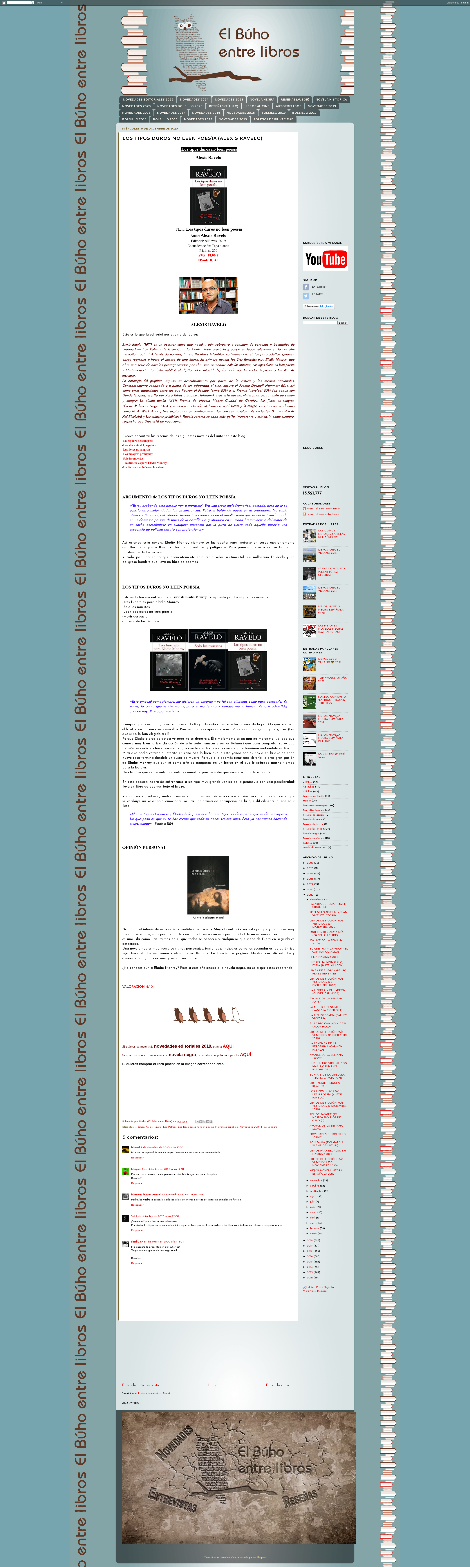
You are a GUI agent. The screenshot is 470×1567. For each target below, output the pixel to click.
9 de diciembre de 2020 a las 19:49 (183, 1194)
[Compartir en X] (204, 1121)
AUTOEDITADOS (288, 106)
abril (313, 1217)
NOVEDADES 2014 (198, 119)
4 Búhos (139, 1127)
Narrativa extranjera (315, 805)
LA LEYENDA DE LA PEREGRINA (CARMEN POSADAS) (326, 1046)
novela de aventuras (315, 847)
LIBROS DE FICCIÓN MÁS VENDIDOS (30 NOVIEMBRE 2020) (327, 1162)
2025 (310, 868)
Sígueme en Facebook (306, 287)
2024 (310, 873)
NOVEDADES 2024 (194, 99)
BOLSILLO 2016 (134, 119)
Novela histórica (312, 829)
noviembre (316, 1180)
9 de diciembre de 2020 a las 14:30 (163, 1169)
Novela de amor (312, 819)
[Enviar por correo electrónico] (197, 1121)
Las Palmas (169, 1127)
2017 (310, 1251)
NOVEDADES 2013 (233, 119)
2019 (310, 1240)
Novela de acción (313, 815)
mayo (313, 1212)
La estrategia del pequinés (139, 445)
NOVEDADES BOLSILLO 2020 (180, 106)
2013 (310, 1272)
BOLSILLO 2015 (165, 119)
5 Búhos (307, 791)
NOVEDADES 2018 (136, 113)
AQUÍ (228, 1046)
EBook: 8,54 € (208, 260)
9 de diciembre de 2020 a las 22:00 (157, 1216)
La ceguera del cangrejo (138, 440)
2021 (310, 889)
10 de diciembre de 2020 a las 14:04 (162, 1241)
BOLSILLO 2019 (273, 113)
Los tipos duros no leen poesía (196, 1127)
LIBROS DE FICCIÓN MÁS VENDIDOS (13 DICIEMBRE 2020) (329, 1035)
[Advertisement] (208, 1351)
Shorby (135, 1241)
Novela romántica (313, 838)
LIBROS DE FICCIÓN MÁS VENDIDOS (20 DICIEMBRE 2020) (327, 982)
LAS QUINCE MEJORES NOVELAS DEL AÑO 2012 (331, 534)
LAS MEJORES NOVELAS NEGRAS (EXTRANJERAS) (330, 629)
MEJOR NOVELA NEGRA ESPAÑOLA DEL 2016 (331, 738)
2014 (310, 1267)
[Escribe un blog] (201, 1121)
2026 (310, 863)
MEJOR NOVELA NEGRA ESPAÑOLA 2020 (331, 610)
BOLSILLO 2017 (304, 113)
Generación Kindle (313, 796)
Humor (307, 800)
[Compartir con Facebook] (207, 1121)
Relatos (307, 843)
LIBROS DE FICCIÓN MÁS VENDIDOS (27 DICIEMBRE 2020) (327, 924)
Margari (135, 1169)
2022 (310, 884)
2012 (310, 1277)
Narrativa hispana (313, 810)
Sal (133, 1216)
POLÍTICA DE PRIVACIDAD (273, 119)
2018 (310, 1246)
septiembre (317, 1191)
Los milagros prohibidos (138, 454)
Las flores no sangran (136, 449)
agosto (314, 1196)
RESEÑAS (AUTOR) (295, 99)
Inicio (212, 1385)
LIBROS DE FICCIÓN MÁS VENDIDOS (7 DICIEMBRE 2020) (328, 1106)
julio (313, 1201)
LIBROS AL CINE (256, 106)
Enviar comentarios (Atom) (154, 1393)
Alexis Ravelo (154, 1127)
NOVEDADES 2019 (322, 106)
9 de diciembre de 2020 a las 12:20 (162, 1147)
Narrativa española (226, 1127)
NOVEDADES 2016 (206, 113)
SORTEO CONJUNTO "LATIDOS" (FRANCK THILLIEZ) (332, 700)
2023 (310, 879)
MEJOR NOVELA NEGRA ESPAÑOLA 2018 (331, 719)
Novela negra (269, 1127)
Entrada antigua (280, 1385)
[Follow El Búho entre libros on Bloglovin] (319, 308)
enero (314, 1233)
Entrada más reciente (140, 1385)
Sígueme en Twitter (306, 296)
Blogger (261, 1557)
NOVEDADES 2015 (240, 113)
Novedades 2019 (249, 1127)
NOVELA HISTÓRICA (331, 99)
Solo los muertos (133, 458)
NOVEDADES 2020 (136, 106)
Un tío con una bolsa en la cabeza (143, 467)
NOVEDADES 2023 (229, 99)
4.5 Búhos (308, 787)
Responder (137, 1157)
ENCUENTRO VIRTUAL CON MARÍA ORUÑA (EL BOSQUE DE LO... (328, 1066)
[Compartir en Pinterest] (211, 1121)
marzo (314, 1223)
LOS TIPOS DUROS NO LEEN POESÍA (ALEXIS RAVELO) (326, 1094)
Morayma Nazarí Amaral (145, 1194)
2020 (310, 895)
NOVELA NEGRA (262, 99)
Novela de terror (313, 824)
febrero (315, 1228)
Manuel (135, 1147)
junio (313, 1207)
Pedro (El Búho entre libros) (323, 508)
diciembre (316, 899)
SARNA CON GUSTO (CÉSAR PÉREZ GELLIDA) (331, 572)
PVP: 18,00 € (208, 255)
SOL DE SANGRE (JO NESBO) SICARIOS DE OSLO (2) (325, 1117)
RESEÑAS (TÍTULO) (223, 106)
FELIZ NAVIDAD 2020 (324, 957)
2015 (310, 1261)
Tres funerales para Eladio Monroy (145, 463)
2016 (310, 1256)
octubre (315, 1186)
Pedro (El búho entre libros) (323, 514)
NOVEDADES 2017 (171, 113)
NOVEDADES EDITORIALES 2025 (148, 99)
